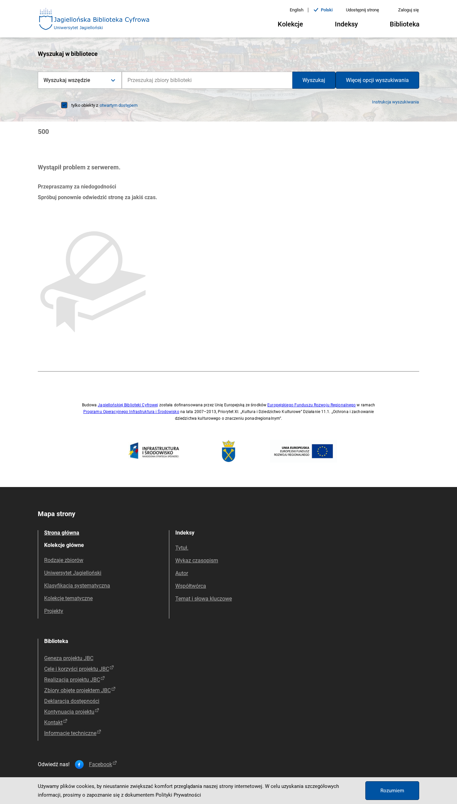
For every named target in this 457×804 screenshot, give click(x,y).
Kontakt (53, 722)
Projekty (53, 611)
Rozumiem (392, 791)
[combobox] (207, 80)
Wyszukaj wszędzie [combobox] (66, 80)
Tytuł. (181, 548)
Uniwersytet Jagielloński (72, 573)
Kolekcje (290, 24)
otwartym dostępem (119, 105)
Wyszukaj (313, 80)
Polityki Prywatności (178, 795)
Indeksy (346, 24)
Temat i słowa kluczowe (203, 598)
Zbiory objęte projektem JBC (77, 690)
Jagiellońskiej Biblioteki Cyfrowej (128, 405)
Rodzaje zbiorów (63, 560)
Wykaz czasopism (196, 560)
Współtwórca (190, 586)
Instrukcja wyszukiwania (395, 101)
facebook (100, 764)
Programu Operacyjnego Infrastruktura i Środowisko (131, 411)
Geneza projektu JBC (68, 658)
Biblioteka (405, 24)
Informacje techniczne (70, 733)
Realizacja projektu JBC (72, 679)
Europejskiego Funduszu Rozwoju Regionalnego (311, 405)
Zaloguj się (408, 9)
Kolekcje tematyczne (68, 598)
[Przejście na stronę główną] (94, 19)
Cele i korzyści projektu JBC (76, 669)
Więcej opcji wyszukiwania (377, 80)
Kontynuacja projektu (69, 712)
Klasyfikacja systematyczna (77, 585)
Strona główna (61, 533)
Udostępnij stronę (362, 9)
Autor (181, 573)
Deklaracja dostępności (71, 701)
